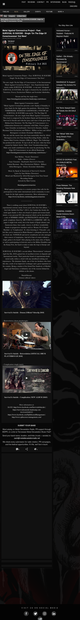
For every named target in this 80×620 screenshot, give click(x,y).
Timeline (6, 12)
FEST (24, 2)
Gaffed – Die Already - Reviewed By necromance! (65, 59)
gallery (27, 12)
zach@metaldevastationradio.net (27, 438)
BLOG (64, 2)
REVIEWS (31, 2)
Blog (5, 16)
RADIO (70, 2)
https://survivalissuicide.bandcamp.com (27, 409)
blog (16, 12)
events (38, 12)
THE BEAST (11, 41)
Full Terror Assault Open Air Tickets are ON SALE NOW (66, 110)
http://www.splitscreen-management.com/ (26, 417)
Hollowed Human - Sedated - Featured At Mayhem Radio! (65, 33)
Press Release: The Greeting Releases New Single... (65, 188)
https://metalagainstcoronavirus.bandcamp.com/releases (26, 99)
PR (47, 2)
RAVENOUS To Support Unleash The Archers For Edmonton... (66, 85)
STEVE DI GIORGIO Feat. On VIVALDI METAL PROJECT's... (66, 162)
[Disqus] (27, 480)
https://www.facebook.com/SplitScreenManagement (26, 414)
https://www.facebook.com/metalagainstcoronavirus (26, 196)
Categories (12, 16)
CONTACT (40, 2)
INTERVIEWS (55, 2)
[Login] (74, 2)
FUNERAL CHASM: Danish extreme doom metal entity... (65, 214)
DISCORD (73, 6)
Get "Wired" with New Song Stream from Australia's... (64, 136)
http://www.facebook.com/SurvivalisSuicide (29, 407)
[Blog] (2, 25)
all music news (21, 16)
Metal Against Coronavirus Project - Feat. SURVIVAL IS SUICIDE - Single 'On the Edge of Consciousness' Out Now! (22, 20)
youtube (49, 12)
